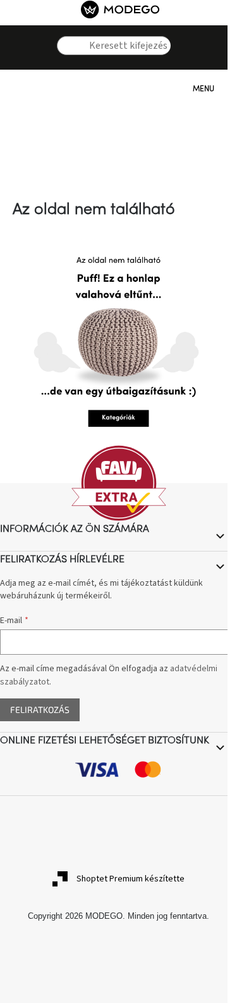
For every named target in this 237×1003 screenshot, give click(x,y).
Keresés (66, 64)
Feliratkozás (40, 709)
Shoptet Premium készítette (130, 879)
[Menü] (180, 88)
